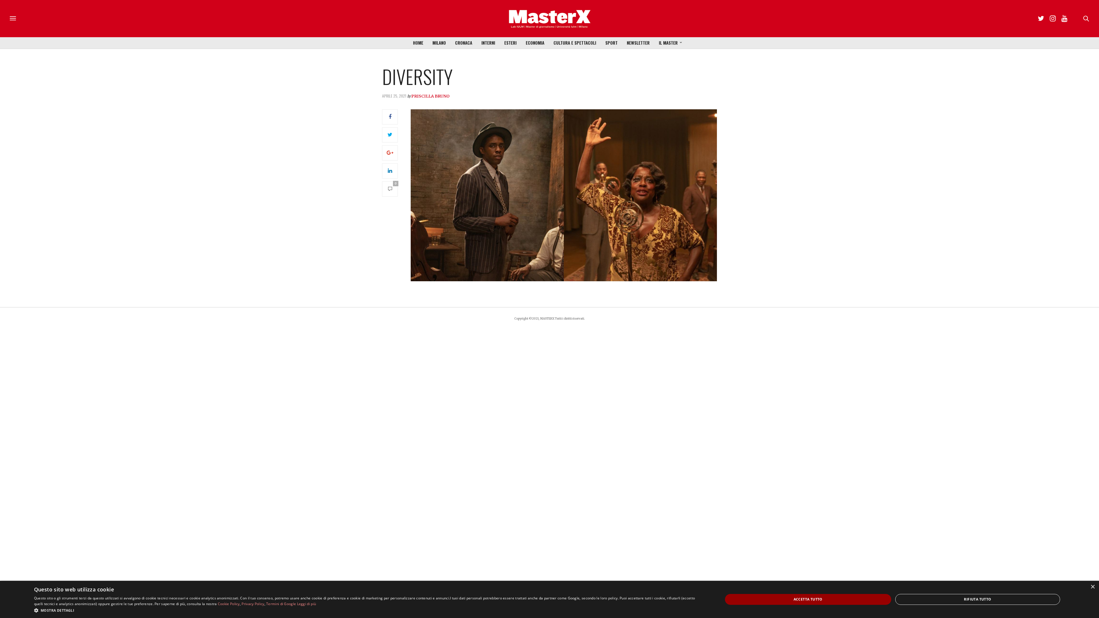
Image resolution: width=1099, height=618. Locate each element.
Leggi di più (306, 603)
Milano (439, 42)
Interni (488, 42)
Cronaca (463, 42)
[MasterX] (549, 19)
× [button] (1092, 587)
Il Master (668, 42)
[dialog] (549, 599)
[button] (368, 610)
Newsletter (638, 42)
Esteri (510, 42)
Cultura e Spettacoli (575, 42)
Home (418, 42)
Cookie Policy (229, 603)
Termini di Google (281, 603)
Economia (535, 42)
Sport (611, 42)
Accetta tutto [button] (808, 599)
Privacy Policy (253, 603)
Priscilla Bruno (430, 96)
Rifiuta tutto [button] (977, 599)
